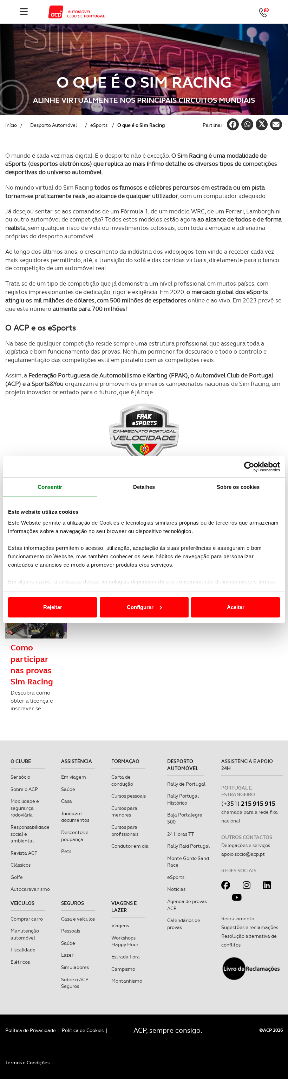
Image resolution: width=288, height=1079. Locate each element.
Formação (125, 761)
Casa (66, 801)
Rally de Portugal (186, 784)
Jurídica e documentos (75, 817)
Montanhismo (126, 981)
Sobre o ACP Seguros (75, 983)
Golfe (17, 877)
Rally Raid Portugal (188, 846)
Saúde (68, 789)
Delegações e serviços (245, 845)
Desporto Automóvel (182, 764)
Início (11, 125)
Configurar (140, 607)
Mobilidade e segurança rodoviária (25, 808)
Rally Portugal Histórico (183, 799)
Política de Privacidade (30, 1030)
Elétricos (20, 962)
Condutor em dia (130, 846)
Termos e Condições (27, 1062)
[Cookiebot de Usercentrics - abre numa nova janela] (249, 467)
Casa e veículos (78, 919)
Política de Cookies (83, 1030)
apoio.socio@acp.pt (243, 854)
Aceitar (235, 607)
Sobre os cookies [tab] (238, 487)
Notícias (176, 889)
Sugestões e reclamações (249, 927)
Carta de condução (122, 780)
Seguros (72, 903)
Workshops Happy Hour (124, 941)
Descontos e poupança (75, 835)
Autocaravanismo (30, 889)
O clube (21, 761)
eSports (98, 125)
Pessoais (70, 931)
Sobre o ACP (24, 789)
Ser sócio (20, 777)
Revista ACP (24, 853)
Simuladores (75, 967)
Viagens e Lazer (124, 906)
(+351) (248, 803)
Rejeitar (52, 607)
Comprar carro (27, 919)
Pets (66, 851)
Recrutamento (237, 918)
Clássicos (21, 865)
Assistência (76, 761)
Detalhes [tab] (144, 487)
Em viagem (73, 777)
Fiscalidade (23, 950)
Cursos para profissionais (124, 830)
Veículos (22, 903)
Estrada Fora (125, 957)
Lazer (67, 955)
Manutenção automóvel (25, 934)
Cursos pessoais (128, 796)
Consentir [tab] (50, 487)
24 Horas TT (180, 834)
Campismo (123, 969)
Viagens (120, 925)
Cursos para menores (124, 811)
